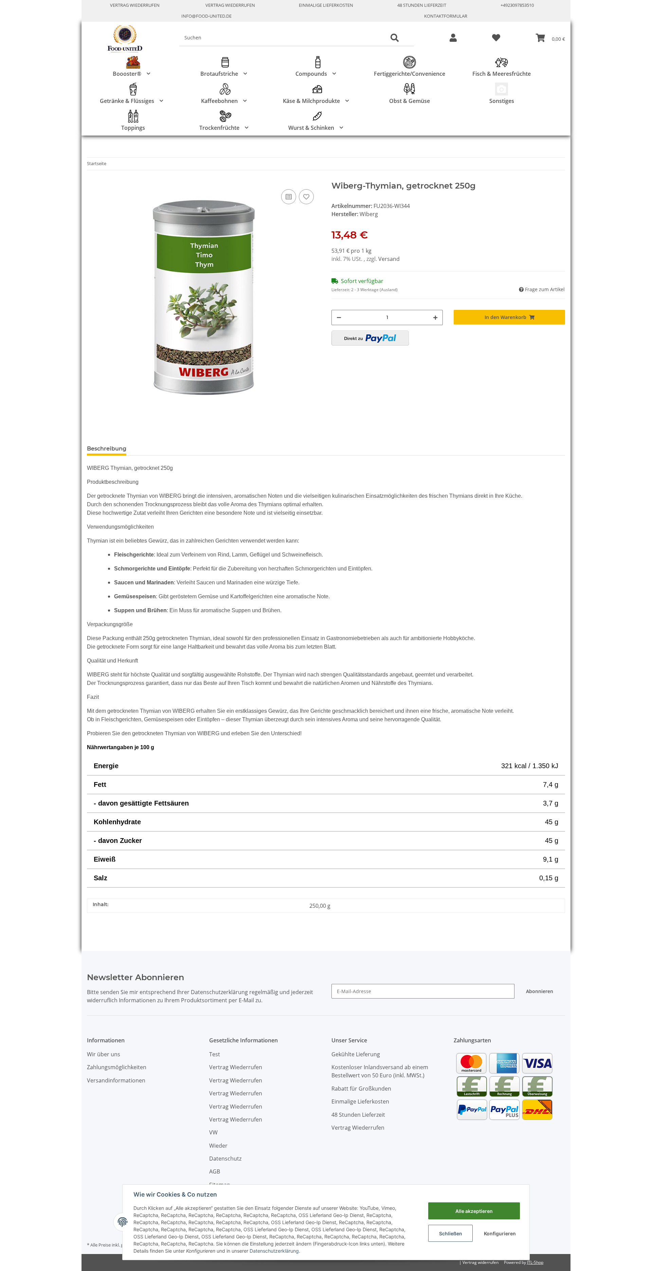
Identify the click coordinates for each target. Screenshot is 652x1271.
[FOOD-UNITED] (122, 39)
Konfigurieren (500, 1233)
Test (214, 1054)
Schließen (450, 1233)
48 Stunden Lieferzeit (421, 5)
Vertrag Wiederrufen (135, 5)
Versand (389, 259)
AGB (214, 1171)
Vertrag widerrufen (481, 1262)
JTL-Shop (535, 1262)
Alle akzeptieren (474, 1211)
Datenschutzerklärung (274, 1251)
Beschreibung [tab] (106, 448)
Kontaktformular (445, 16)
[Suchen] (394, 38)
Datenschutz (225, 1158)
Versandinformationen (116, 1080)
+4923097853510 (517, 5)
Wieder (218, 1145)
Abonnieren (539, 991)
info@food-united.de (206, 16)
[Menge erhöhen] (435, 317)
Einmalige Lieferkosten (326, 5)
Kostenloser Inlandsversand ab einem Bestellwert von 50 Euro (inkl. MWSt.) (379, 1071)
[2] (370, 338)
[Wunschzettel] (496, 38)
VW (213, 1132)
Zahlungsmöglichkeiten (116, 1067)
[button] (453, 38)
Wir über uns (103, 1054)
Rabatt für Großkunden (361, 1088)
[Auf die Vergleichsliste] (288, 196)
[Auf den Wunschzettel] (306, 196)
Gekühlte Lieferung (355, 1054)
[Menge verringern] (339, 317)
